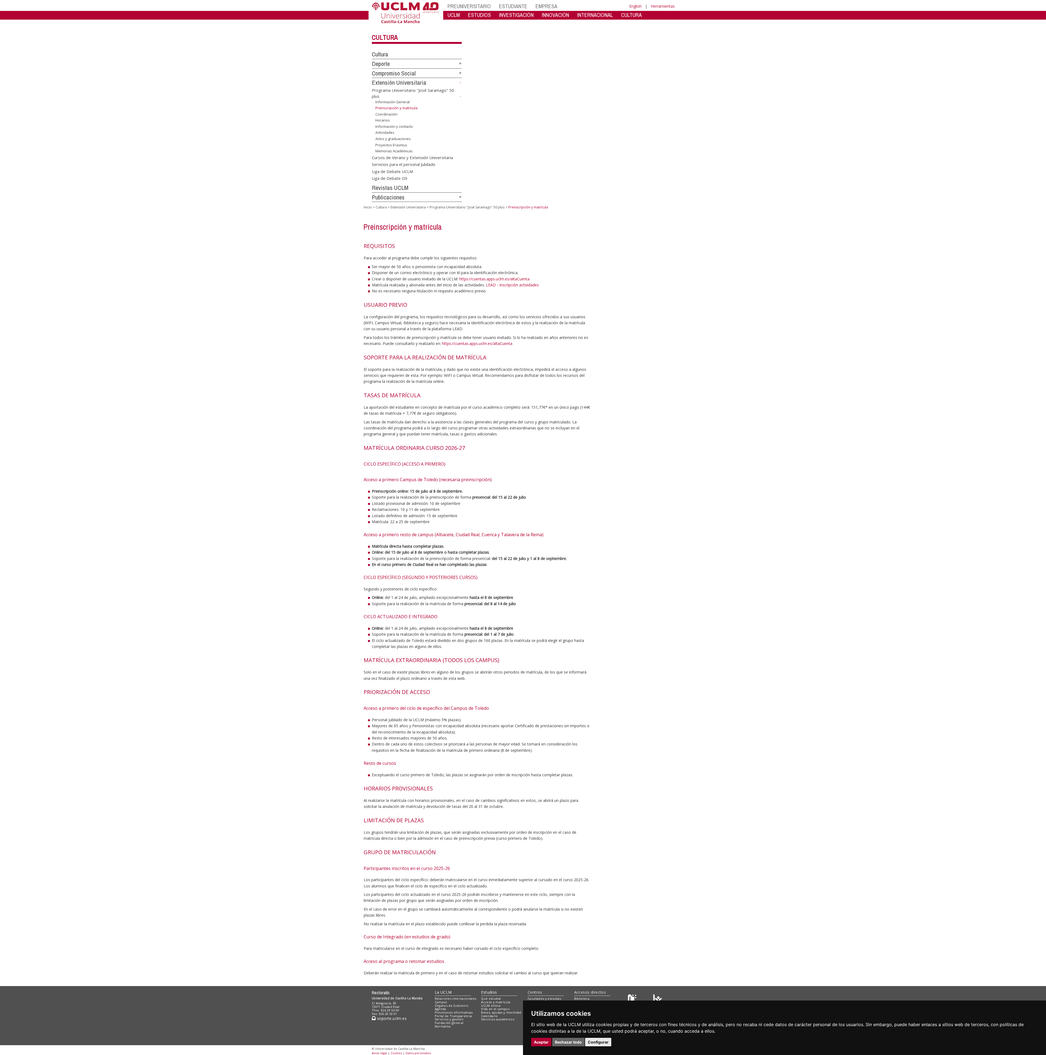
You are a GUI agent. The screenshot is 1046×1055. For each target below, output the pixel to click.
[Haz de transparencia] (633, 999)
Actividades (384, 132)
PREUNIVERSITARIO (469, 6)
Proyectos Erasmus (391, 144)
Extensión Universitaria (399, 82)
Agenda (440, 1009)
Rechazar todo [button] (568, 1042)
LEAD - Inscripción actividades (512, 284)
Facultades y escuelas (544, 998)
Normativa (443, 1026)
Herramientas (663, 6)
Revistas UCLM (390, 188)
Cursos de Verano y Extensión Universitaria (412, 157)
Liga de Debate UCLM (392, 171)
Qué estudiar (491, 998)
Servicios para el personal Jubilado (403, 164)
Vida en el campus (495, 1009)
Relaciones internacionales (455, 998)
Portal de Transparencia (453, 1016)
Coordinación (386, 114)
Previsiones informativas (454, 1012)
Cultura (385, 37)
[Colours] (657, 999)
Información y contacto (394, 126)
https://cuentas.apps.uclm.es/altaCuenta (494, 278)
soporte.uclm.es (391, 1018)
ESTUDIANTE (513, 6)
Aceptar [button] (541, 1042)
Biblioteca (581, 998)
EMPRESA (546, 6)
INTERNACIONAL (595, 15)
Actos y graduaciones (393, 138)
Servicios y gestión (449, 1019)
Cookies (396, 1053)
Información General (392, 101)
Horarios (382, 120)
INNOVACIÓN (555, 15)
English (635, 6)
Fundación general (449, 1023)
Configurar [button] (598, 1042)
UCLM (454, 15)
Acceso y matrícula (495, 1002)
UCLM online (491, 1006)
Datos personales (418, 1053)
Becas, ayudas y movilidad (501, 1012)
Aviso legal (379, 1053)
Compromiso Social (394, 73)
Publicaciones (388, 197)
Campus (441, 1002)
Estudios (489, 992)
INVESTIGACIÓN (516, 15)
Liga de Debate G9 (389, 178)
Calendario (489, 1016)
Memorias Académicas (394, 150)
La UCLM (443, 992)
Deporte (381, 64)
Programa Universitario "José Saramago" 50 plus (467, 207)
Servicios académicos (497, 1019)
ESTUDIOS (479, 15)
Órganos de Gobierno (451, 1006)
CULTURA (631, 15)
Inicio (368, 207)
